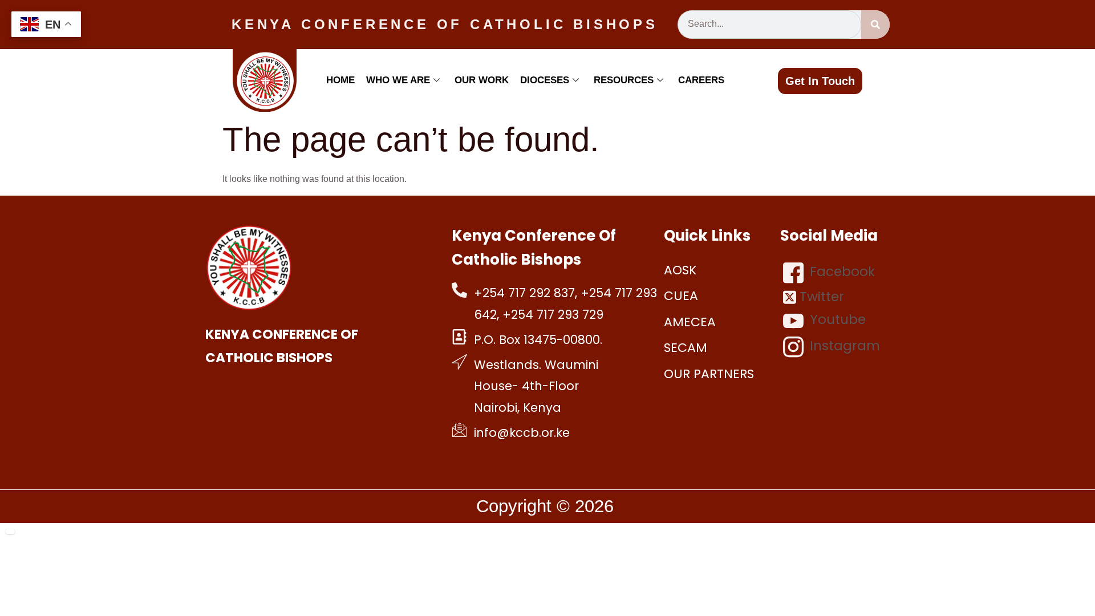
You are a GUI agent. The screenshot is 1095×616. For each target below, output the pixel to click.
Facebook (840, 271)
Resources (624, 80)
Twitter (820, 297)
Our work (482, 80)
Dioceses (544, 80)
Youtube (836, 320)
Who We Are (398, 80)
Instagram (843, 346)
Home (340, 80)
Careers (701, 80)
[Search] (875, 24)
